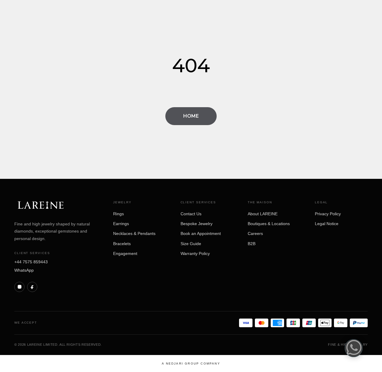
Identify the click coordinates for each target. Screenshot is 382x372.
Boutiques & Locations (269, 223)
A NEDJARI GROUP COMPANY (191, 363)
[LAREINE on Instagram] (19, 287)
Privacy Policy (328, 213)
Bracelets (122, 243)
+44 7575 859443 (31, 261)
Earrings (121, 223)
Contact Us (191, 213)
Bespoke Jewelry (196, 223)
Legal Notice (326, 223)
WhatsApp (24, 270)
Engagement (125, 253)
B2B (251, 243)
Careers (255, 233)
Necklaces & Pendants (134, 233)
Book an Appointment (201, 233)
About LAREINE (263, 213)
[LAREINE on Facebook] (32, 287)
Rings (118, 213)
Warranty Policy (195, 253)
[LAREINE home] (40, 205)
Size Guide (191, 243)
